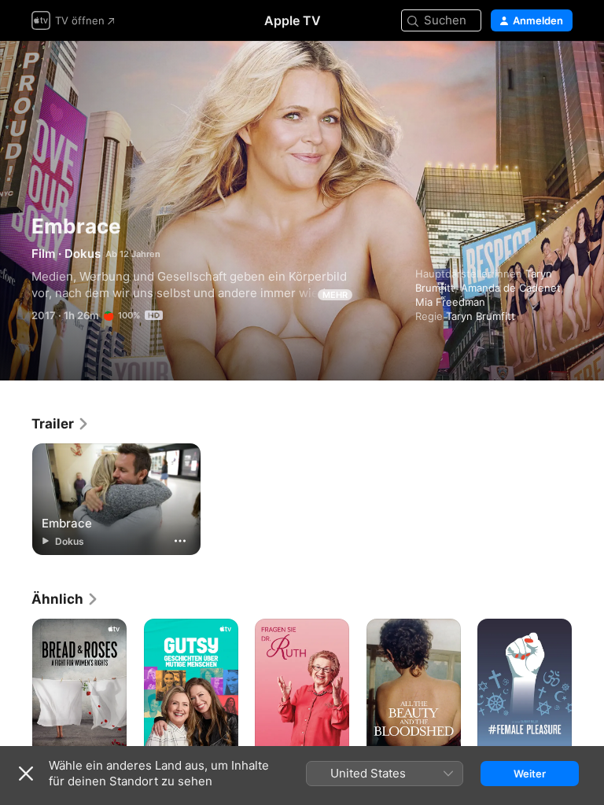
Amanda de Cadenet (511, 287)
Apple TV (292, 20)
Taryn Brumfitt (480, 316)
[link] (60, 423)
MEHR (335, 294)
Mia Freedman (450, 302)
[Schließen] (26, 773)
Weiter (530, 773)
